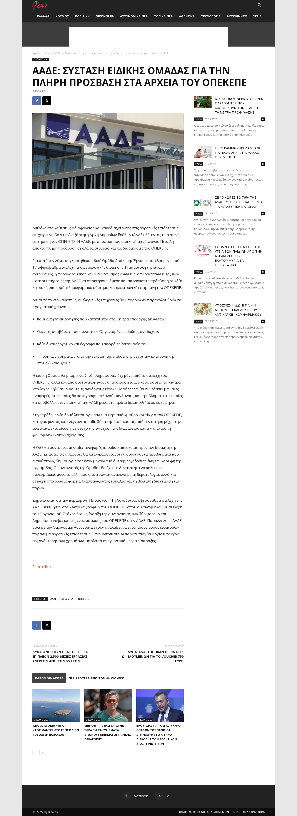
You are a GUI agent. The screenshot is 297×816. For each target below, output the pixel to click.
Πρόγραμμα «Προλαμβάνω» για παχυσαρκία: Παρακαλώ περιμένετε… (239, 152)
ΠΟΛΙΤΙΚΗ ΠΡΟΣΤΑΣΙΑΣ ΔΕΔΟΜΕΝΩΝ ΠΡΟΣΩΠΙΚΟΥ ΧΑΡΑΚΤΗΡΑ (222, 812)
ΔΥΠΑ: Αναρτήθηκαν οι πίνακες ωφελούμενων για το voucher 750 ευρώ (153, 656)
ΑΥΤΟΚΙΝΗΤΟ (237, 16)
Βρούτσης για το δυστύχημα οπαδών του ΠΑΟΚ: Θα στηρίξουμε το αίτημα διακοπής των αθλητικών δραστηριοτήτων (158, 735)
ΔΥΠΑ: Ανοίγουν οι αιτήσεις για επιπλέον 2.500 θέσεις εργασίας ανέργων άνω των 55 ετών (60, 656)
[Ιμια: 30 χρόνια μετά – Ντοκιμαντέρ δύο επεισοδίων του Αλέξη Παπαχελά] (56, 705)
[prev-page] (35, 752)
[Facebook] (36, 100)
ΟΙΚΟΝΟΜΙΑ (105, 16)
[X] (46, 100)
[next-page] (42, 752)
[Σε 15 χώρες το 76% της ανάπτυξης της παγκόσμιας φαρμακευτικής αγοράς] (203, 201)
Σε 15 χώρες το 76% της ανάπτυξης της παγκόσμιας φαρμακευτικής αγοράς (240, 202)
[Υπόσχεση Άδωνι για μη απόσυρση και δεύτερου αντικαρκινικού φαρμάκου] (203, 309)
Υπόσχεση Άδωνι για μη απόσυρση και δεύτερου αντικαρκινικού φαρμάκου (238, 310)
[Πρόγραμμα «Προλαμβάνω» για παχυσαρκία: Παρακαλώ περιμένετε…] (203, 152)
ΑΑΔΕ (53, 598)
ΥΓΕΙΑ (257, 16)
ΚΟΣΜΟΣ (62, 16)
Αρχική (36, 53)
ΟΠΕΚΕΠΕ (83, 598)
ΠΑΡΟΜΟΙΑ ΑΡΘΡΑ (49, 678)
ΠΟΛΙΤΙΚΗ (82, 16)
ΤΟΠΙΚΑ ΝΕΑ (163, 16)
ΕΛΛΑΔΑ (43, 16)
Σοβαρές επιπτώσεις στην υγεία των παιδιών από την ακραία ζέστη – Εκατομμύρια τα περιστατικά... (238, 256)
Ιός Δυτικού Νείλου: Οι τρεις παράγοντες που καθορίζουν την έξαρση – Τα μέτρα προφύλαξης (239, 105)
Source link (41, 566)
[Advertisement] (148, 37)
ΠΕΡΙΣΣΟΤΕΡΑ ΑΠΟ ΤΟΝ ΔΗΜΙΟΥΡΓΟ (96, 678)
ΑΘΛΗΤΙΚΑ (187, 16)
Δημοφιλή (67, 598)
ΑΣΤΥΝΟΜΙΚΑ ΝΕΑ (134, 16)
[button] (259, 6)
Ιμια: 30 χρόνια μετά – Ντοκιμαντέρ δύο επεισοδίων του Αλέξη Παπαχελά (55, 730)
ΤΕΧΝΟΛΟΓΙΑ (211, 16)
